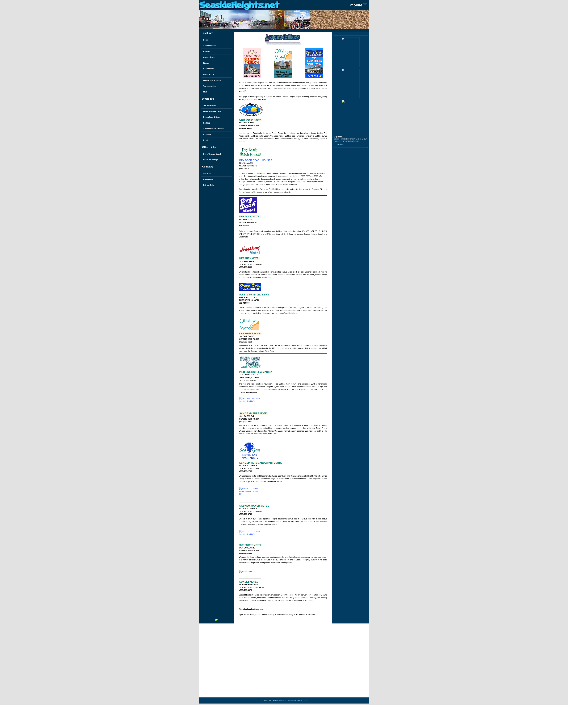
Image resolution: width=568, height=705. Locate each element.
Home (205, 40)
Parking (206, 123)
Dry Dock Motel (250, 216)
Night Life (207, 134)
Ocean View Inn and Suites (254, 294)
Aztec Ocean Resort (250, 120)
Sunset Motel (248, 582)
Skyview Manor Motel (254, 506)
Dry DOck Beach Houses (255, 160)
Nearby (206, 140)
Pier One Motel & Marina (255, 372)
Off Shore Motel (250, 333)
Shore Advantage (210, 160)
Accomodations (210, 46)
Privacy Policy (209, 185)
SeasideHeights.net (279, 700)
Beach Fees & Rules (211, 117)
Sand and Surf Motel (253, 413)
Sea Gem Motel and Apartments (260, 463)
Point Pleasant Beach (212, 154)
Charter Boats (209, 57)
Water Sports (208, 75)
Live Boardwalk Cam (212, 111)
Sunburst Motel (250, 545)
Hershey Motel (249, 258)
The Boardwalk (209, 106)
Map (205, 92)
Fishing (206, 63)
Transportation (209, 86)
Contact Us (208, 179)
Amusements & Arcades (213, 129)
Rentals (206, 51)
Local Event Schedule (212, 80)
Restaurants (208, 69)
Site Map (206, 174)
